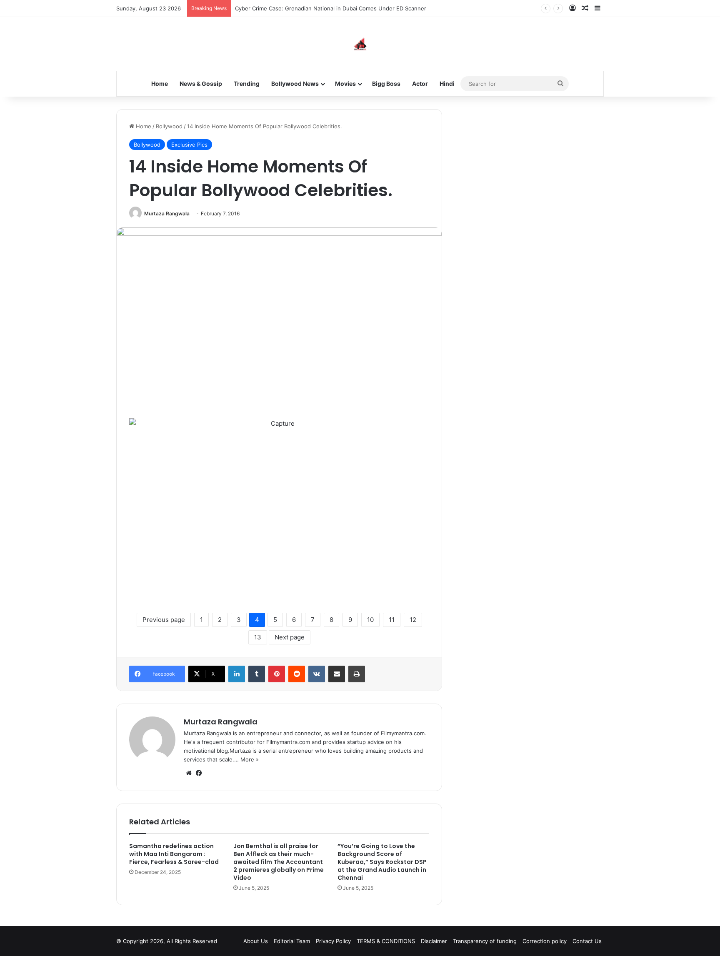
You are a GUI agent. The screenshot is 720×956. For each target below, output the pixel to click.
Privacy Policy (333, 941)
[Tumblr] (256, 674)
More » (249, 759)
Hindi (447, 83)
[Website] (189, 773)
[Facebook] (199, 773)
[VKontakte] (316, 674)
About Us (255, 941)
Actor (420, 83)
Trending (247, 83)
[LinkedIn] (236, 674)
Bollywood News (295, 83)
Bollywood (169, 126)
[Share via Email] (336, 674)
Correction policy (544, 941)
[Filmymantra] (360, 44)
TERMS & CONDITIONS (386, 941)
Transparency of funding (485, 941)
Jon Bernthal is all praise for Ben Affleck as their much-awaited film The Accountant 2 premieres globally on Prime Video (278, 862)
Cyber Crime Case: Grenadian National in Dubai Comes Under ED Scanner (330, 8)
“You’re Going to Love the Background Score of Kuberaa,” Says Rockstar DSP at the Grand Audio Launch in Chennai (382, 862)
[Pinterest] (276, 674)
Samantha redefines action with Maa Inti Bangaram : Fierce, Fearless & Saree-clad (174, 854)
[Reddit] (296, 674)
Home (159, 83)
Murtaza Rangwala (167, 213)
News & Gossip (201, 83)
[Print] (356, 674)
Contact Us (587, 941)
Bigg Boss (386, 83)
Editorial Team (292, 941)
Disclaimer (434, 941)
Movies (345, 83)
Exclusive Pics (189, 144)
